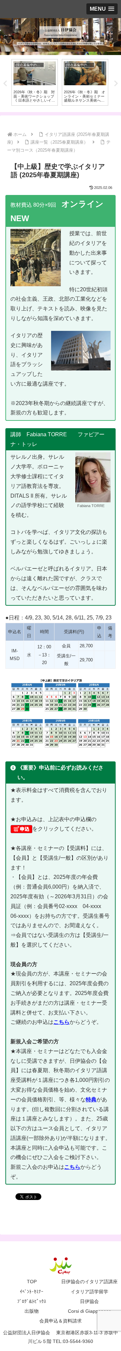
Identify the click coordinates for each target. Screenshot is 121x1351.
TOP (32, 1281)
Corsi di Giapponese (89, 1311)
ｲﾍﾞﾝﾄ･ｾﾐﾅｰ (31, 1291)
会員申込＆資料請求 (60, 1320)
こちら (72, 1167)
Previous (5, 83)
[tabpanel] (34, 82)
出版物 (32, 1311)
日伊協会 (89, 1301)
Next (116, 83)
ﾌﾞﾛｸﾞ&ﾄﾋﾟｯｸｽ (31, 1301)
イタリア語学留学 (89, 1291)
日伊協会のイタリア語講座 (89, 1281)
